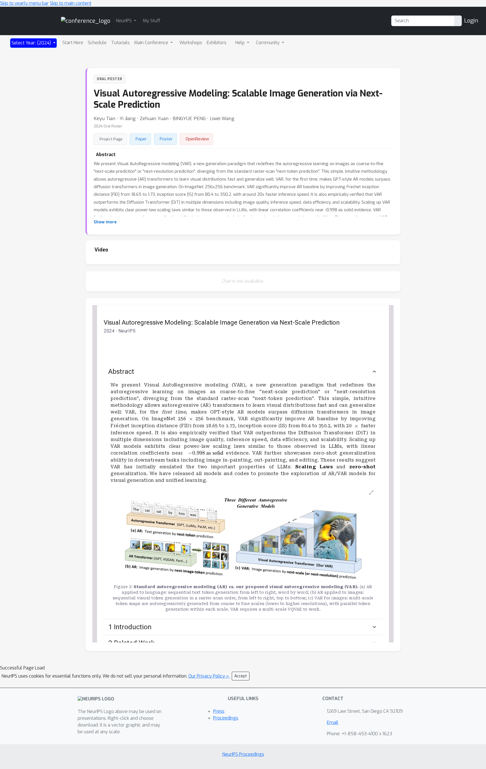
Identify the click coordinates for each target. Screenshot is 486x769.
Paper (141, 139)
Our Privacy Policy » (209, 676)
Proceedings (225, 718)
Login (471, 20)
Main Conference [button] (151, 43)
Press (218, 711)
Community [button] (268, 43)
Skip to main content (70, 3)
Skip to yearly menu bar (24, 3)
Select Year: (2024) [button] (32, 43)
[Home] (85, 20)
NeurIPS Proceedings (243, 754)
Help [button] (240, 43)
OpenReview (197, 139)
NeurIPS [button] (124, 21)
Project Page (111, 138)
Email (332, 722)
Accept (240, 676)
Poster (166, 139)
